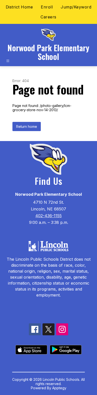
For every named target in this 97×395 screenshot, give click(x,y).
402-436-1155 (48, 215)
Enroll (47, 6)
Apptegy (59, 388)
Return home (26, 126)
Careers (48, 16)
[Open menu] (8, 61)
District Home (19, 6)
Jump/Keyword (76, 6)
